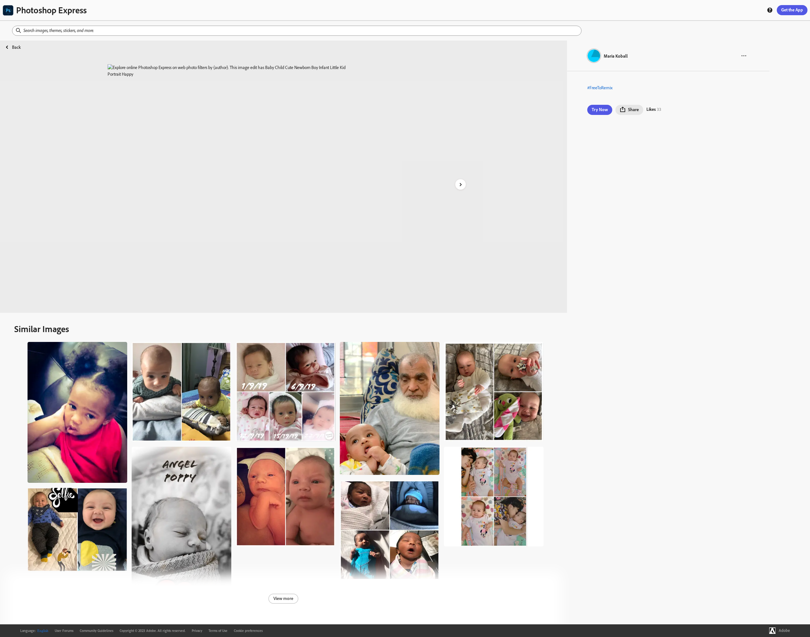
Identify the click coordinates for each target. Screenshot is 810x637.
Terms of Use (218, 630)
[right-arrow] (460, 184)
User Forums (64, 630)
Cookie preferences (248, 630)
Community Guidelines (96, 630)
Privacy (197, 630)
